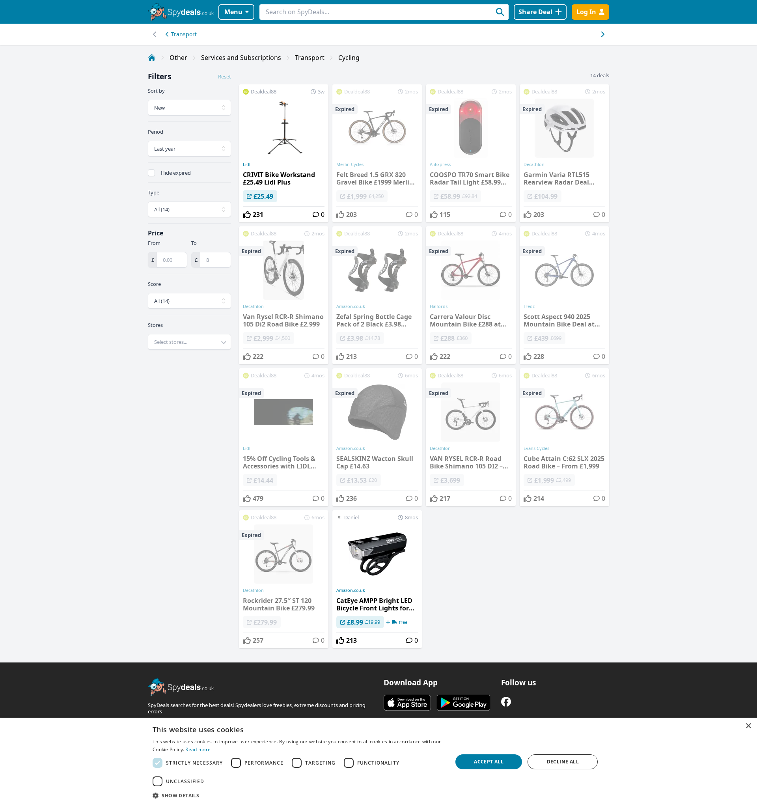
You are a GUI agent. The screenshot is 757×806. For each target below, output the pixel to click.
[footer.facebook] (506, 702)
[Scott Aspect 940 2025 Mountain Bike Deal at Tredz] (564, 295)
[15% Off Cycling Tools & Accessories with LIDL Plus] (283, 437)
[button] (298, 795)
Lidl (246, 164)
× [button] (748, 726)
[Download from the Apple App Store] (407, 703)
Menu (233, 11)
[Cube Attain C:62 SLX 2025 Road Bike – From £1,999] (564, 437)
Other (178, 57)
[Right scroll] (155, 34)
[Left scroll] (602, 34)
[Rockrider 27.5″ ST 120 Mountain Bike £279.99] (283, 579)
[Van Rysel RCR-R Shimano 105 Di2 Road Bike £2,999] (283, 295)
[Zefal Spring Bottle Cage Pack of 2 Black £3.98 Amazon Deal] (377, 295)
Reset (224, 76)
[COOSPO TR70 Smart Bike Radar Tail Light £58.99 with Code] (470, 153)
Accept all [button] (488, 761)
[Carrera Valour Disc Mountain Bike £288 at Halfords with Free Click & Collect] (470, 295)
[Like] (247, 214)
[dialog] (378, 762)
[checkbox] (151, 172)
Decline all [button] (563, 761)
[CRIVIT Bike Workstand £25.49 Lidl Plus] (283, 153)
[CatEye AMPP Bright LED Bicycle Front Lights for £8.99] (377, 579)
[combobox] (189, 342)
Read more (198, 749)
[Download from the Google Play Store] (463, 703)
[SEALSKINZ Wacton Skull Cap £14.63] (377, 437)
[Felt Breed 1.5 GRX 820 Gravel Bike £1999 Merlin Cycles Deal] (377, 153)
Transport (184, 34)
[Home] (152, 58)
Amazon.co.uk (350, 590)
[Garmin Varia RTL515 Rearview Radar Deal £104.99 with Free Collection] (564, 153)
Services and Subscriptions (241, 57)
